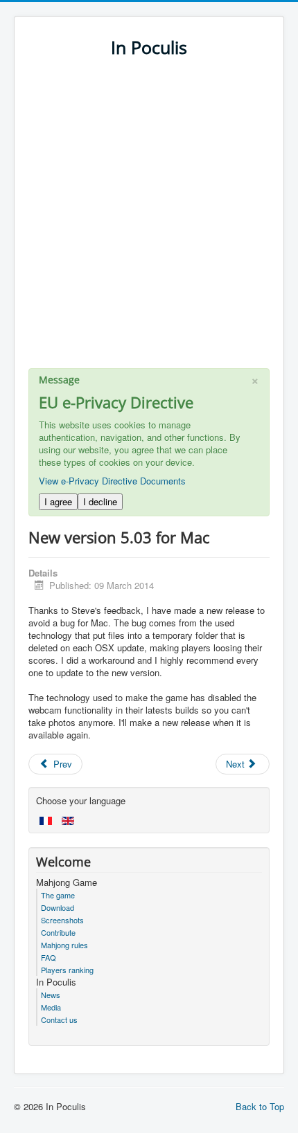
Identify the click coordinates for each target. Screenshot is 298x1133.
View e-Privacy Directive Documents (112, 480)
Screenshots (62, 919)
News (50, 994)
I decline (100, 501)
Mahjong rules (64, 944)
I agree (58, 501)
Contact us (59, 1019)
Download (57, 907)
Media (51, 1007)
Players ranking (67, 969)
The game (58, 894)
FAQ (48, 957)
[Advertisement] (149, 219)
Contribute (58, 932)
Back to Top (260, 1106)
